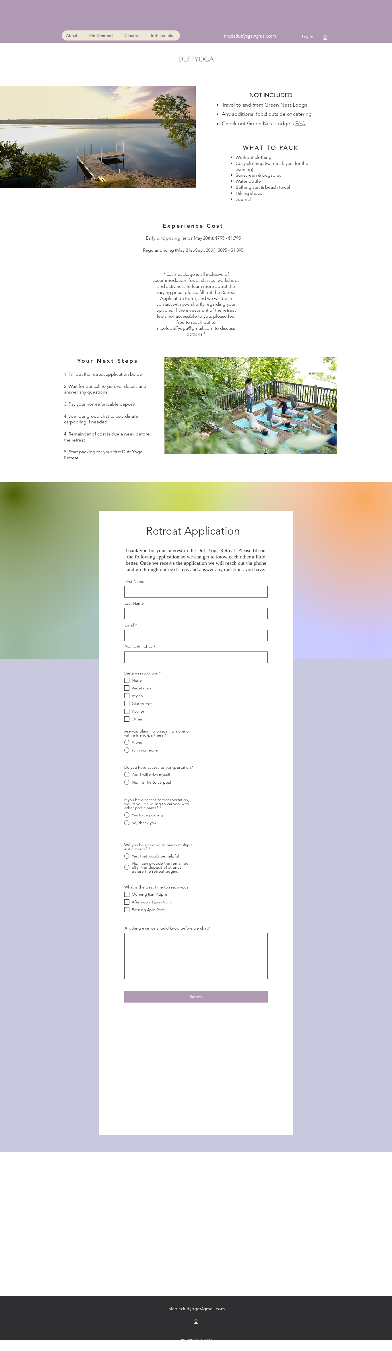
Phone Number (138, 647)
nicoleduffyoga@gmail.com (250, 36)
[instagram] (325, 38)
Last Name (134, 603)
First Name (134, 581)
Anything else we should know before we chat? (167, 928)
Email (129, 625)
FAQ (300, 123)
